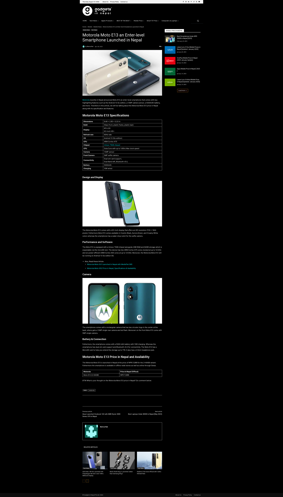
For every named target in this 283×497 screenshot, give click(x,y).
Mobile (90, 27)
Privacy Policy (187, 495)
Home (84, 27)
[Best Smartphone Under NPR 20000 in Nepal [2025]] (170, 39)
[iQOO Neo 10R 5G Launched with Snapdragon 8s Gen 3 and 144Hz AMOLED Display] (95, 460)
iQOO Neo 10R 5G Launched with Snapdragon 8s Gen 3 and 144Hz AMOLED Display (92, 473)
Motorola (85, 100)
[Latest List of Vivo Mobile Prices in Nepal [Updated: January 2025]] (170, 50)
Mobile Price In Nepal (174, 31)
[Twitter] (196, 1)
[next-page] (87, 481)
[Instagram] (186, 1)
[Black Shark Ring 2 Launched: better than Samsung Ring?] (122, 460)
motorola (92, 390)
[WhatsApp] (113, 401)
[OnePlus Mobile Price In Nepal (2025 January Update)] (170, 60)
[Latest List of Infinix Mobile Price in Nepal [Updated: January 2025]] (170, 82)
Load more (181, 90)
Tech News (94, 30)
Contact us (197, 495)
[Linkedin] (188, 1)
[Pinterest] (191, 1)
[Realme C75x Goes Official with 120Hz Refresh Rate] (149, 460)
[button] (198, 20)
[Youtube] (199, 1)
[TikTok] (194, 1)
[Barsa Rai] (83, 46)
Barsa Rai (90, 46)
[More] (119, 401)
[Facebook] (183, 1)
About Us (178, 495)
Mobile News (98, 27)
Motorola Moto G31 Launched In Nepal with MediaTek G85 (109, 264)
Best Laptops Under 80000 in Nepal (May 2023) (145, 414)
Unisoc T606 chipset (112, 145)
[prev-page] (83, 481)
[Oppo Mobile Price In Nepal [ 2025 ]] (170, 71)
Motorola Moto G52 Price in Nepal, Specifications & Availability (111, 268)
